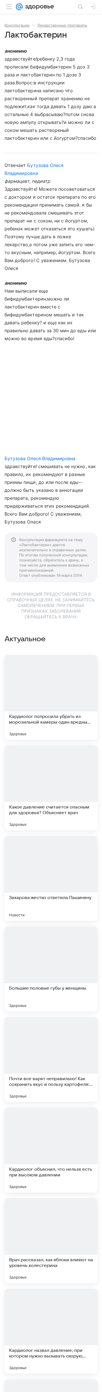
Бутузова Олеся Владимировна (40, 458)
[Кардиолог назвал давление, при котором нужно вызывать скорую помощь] (51, 1331)
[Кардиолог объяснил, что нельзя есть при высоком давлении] (51, 1150)
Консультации (17, 25)
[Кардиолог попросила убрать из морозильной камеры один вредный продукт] (51, 697)
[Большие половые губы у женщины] (51, 968)
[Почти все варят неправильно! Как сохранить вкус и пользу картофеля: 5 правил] (51, 1059)
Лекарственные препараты (62, 25)
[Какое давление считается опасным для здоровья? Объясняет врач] (51, 787)
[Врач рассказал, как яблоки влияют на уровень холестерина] (51, 1240)
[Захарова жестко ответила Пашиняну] (51, 878)
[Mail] (19, 7)
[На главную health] (38, 7)
